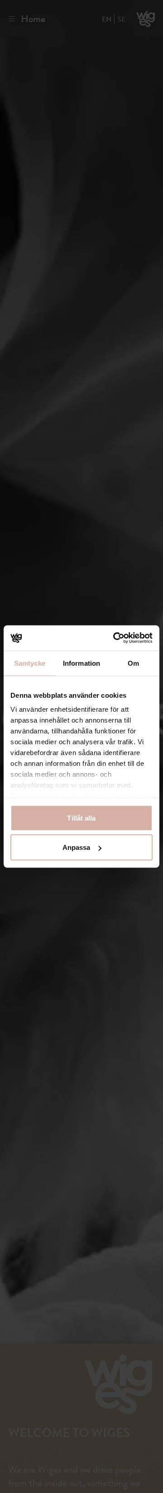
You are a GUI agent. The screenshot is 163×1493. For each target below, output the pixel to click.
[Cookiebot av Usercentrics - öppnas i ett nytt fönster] (115, 638)
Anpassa (76, 847)
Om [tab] (133, 663)
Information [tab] (81, 663)
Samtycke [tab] (29, 663)
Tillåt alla (81, 817)
